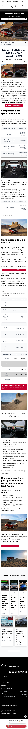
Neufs (4, 10)
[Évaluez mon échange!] (25, 19)
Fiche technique (6, 44)
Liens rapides (4, 676)
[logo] (13, 6)
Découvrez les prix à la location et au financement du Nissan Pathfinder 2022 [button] (13, 387)
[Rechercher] (25, 1)
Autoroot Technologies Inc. (8, 713)
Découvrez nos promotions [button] (14, 105)
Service (18, 10)
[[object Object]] (26, 43)
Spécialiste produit (12, 61)
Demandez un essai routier (10, 546)
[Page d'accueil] (2, 42)
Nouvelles (11, 42)
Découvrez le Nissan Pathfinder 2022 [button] (14, 270)
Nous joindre (5, 682)
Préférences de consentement (9, 705)
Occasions (10, 10)
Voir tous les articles (14, 650)
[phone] (22, 5)
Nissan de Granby (6, 1)
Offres (23, 10)
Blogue (5, 42)
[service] (25, 5)
